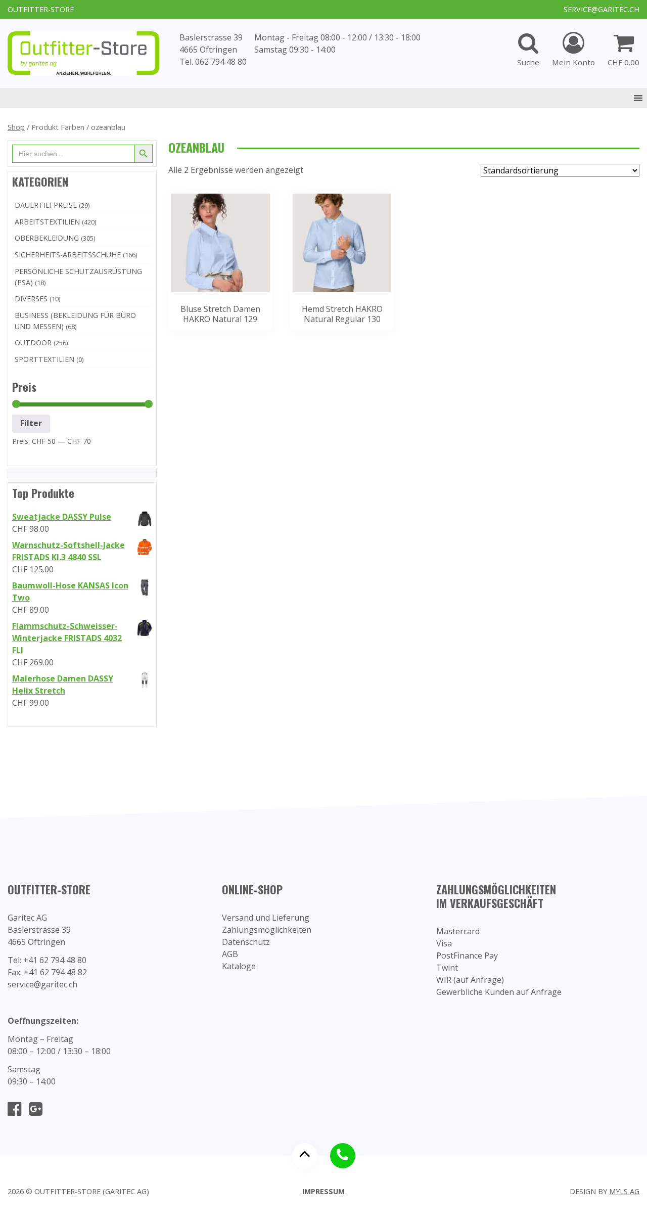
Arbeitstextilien (47, 221)
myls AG (624, 1191)
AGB (230, 954)
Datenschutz (246, 941)
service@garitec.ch (601, 9)
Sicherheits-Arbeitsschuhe (68, 254)
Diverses (31, 298)
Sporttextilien (44, 359)
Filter (31, 423)
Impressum (323, 1191)
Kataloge (239, 966)
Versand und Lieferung (265, 917)
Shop (16, 127)
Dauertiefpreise (46, 205)
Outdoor (33, 342)
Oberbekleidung (47, 238)
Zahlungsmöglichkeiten (266, 929)
